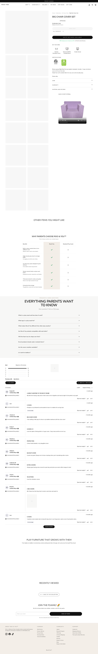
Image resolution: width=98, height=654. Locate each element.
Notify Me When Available (72, 37)
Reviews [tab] (8, 379)
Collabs (58, 636)
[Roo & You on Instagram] (6, 634)
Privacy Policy (40, 633)
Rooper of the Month (61, 644)
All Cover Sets (65, 13)
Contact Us (75, 629)
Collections (58, 13)
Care (53, 80)
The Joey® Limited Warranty (79, 634)
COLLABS (44, 4)
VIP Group (59, 633)
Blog (58, 642)
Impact (58, 629)
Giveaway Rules (40, 634)
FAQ (54, 309)
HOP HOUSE (61, 4)
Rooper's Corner (60, 640)
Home (53, 13)
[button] (55, 368)
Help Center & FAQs (77, 633)
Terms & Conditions (41, 636)
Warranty (55, 85)
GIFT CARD (69, 4)
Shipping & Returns (77, 631)
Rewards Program (60, 631)
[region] (55, 368)
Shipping (53, 24)
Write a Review (86, 383)
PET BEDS (53, 4)
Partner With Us (40, 631)
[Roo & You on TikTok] (13, 634)
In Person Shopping (61, 634)
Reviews (58, 638)
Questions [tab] (16, 379)
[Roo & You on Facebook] (10, 634)
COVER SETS (35, 4)
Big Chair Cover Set (74, 13)
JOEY (27, 4)
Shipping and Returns (58, 89)
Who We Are (40, 629)
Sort (79, 387)
